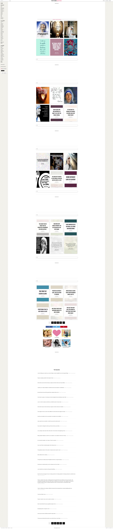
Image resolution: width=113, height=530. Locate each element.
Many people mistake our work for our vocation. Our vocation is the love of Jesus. (55, 435)
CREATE (110, 0)
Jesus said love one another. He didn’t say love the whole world (52, 421)
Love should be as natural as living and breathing (50, 469)
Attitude (2, 23)
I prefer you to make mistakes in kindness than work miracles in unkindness (54, 387)
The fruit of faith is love (45, 494)
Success (2, 17)
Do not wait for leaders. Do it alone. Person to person (50, 440)
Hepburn (2, 55)
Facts (1, 28)
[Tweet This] (56, 327)
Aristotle (2, 48)
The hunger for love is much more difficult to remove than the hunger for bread (55, 411)
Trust (1, 39)
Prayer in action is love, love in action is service (49, 499)
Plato (1, 47)
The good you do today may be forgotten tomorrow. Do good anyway (53, 459)
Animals (2, 21)
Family (2, 11)
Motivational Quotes (56, 347)
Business (2, 25)
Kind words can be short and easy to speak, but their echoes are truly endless (55, 382)
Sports (2, 37)
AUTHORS (106, 0)
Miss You (2, 32)
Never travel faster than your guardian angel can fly (50, 503)
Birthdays (2, 26)
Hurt (1, 14)
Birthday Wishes (3, 66)
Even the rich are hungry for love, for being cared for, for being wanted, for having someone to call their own (56, 475)
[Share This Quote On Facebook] (49, 327)
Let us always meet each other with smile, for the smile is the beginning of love (55, 430)
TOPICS (104, 0)
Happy (2, 13)
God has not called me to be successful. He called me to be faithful (53, 416)
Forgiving (2, 31)
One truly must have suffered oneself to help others (50, 513)
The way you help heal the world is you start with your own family (53, 518)
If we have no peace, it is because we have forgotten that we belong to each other (55, 397)
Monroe (2, 50)
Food (1, 30)
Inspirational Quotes (66, 347)
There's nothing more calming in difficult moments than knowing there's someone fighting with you (55, 489)
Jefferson (2, 51)
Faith (1, 12)
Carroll (2, 53)
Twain (2, 49)
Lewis (2, 57)
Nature (2, 33)
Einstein (2, 46)
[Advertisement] (57, 11)
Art (1, 22)
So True (2, 36)
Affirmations (3, 64)
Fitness (2, 29)
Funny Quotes (47, 347)
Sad (1, 15)
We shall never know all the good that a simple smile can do (52, 392)
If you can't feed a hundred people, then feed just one (50, 445)
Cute (1, 16)
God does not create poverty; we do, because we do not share (52, 464)
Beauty (2, 24)
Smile (1, 35)
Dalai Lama (2, 56)
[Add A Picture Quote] (4, 73)
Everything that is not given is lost (47, 508)
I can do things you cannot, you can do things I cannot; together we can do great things (56, 373)
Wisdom (2, 18)
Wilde (1, 52)
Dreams (2, 27)
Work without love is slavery (46, 454)
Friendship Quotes (47, 337)
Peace (2, 34)
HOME (2, 3)
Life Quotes (66, 337)
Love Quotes (57, 337)
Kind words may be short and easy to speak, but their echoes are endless (54, 406)
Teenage (2, 38)
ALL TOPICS (3, 20)
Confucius (2, 54)
